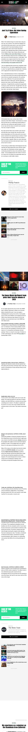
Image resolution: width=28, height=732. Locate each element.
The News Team (11, 303)
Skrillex (19, 440)
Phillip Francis (13, 36)
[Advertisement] (14, 254)
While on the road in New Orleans (13, 54)
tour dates (21, 333)
